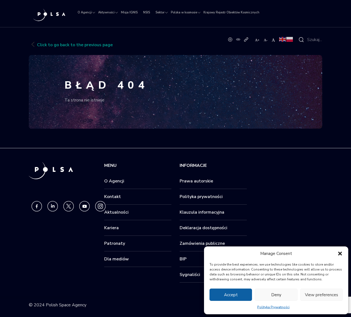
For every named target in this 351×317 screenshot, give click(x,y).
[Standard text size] (273, 40)
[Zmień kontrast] (238, 39)
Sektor (160, 12)
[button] (340, 253)
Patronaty (114, 243)
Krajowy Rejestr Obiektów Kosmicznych (231, 12)
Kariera (111, 228)
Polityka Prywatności (273, 307)
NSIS (146, 12)
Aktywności (106, 12)
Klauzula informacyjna (202, 212)
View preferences (321, 295)
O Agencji (85, 12)
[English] (282, 39)
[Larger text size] (257, 40)
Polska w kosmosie (184, 12)
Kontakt (112, 197)
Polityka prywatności (201, 197)
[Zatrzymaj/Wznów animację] (230, 39)
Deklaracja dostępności (203, 228)
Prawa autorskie (196, 181)
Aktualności (116, 212)
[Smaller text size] (265, 40)
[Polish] (289, 39)
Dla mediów (116, 259)
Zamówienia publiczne (202, 243)
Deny (276, 295)
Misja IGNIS (129, 12)
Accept (231, 295)
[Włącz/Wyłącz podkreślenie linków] (246, 39)
